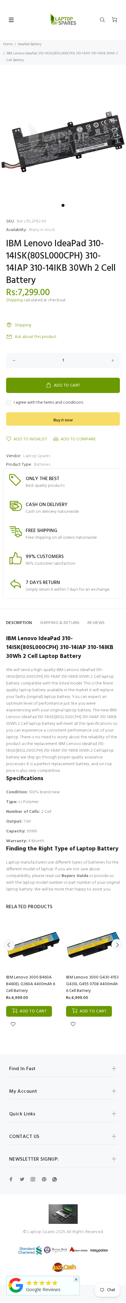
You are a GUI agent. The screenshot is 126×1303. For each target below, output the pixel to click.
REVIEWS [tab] (96, 622)
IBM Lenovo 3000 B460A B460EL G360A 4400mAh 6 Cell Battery (30, 984)
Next (117, 945)
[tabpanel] (63, 138)
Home (8, 44)
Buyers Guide (74, 875)
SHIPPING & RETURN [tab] (60, 622)
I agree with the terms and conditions (48, 402)
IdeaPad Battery (30, 44)
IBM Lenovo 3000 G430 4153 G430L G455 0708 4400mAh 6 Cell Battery (92, 984)
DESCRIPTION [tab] (19, 622)
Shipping (14, 300)
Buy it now (63, 420)
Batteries (42, 464)
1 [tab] (63, 205)
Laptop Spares (36, 456)
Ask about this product (36, 336)
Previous (9, 945)
